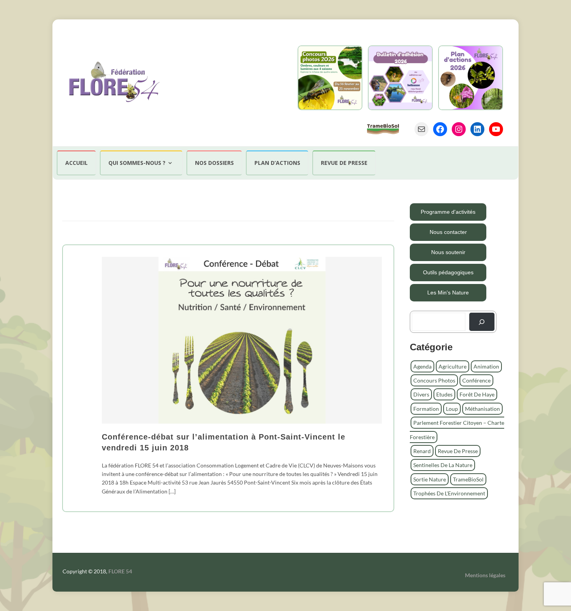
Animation (486, 366)
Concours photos (434, 380)
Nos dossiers (214, 162)
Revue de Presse (458, 451)
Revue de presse (344, 162)
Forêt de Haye (477, 394)
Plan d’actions (277, 162)
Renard (422, 451)
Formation (426, 408)
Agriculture (453, 366)
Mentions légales (485, 575)
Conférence (476, 380)
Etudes (444, 394)
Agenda (422, 366)
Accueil (76, 162)
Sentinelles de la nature (442, 465)
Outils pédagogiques (448, 272)
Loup (452, 408)
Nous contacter (448, 232)
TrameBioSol (468, 479)
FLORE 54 (120, 571)
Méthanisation (482, 408)
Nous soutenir (448, 252)
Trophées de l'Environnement (449, 493)
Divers (421, 394)
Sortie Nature (429, 479)
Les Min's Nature (448, 292)
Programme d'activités (448, 212)
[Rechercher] (481, 322)
